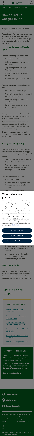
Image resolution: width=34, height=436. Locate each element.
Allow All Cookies (17, 230)
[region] (17, 218)
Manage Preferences (17, 235)
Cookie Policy (16, 225)
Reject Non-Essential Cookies (17, 241)
